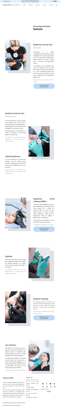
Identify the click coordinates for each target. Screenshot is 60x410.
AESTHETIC (38, 4)
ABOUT (24, 4)
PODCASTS (30, 4)
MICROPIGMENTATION (16, 4)
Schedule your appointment (44, 86)
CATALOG (45, 4)
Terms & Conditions (44, 389)
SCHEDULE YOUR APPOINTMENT (44, 229)
